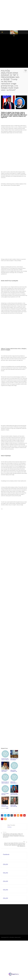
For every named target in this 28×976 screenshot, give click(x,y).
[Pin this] (2, 819)
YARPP (7, 808)
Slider (6, 812)
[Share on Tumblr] (12, 815)
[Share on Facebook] (2, 815)
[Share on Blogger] (18, 815)
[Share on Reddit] (21, 815)
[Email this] (5, 819)
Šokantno (9, 812)
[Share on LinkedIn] (8, 815)
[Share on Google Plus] (15, 815)
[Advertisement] (14, 15)
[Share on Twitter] (5, 815)
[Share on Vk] (24, 815)
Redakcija (2, 812)
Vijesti (12, 812)
